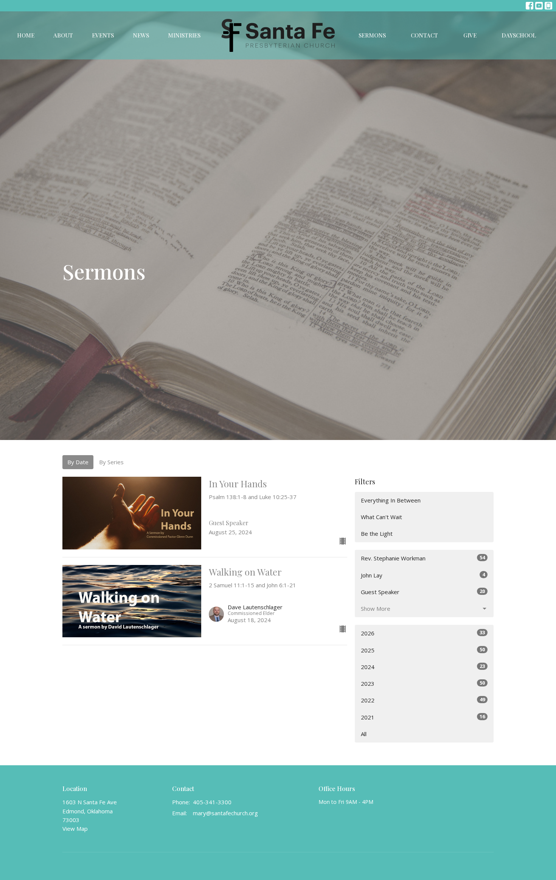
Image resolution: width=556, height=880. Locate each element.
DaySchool (519, 35)
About (63, 35)
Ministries (184, 35)
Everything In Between (391, 500)
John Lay (423, 575)
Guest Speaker (423, 592)
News (141, 35)
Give (470, 35)
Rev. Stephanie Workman (423, 558)
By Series (111, 462)
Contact (424, 35)
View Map (75, 828)
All (364, 734)
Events (103, 35)
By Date (78, 462)
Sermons (372, 35)
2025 (423, 650)
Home (25, 35)
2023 (423, 683)
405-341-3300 (212, 802)
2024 (423, 667)
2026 (423, 633)
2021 (423, 717)
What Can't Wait (381, 517)
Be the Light (377, 533)
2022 (423, 700)
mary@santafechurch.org (225, 813)
